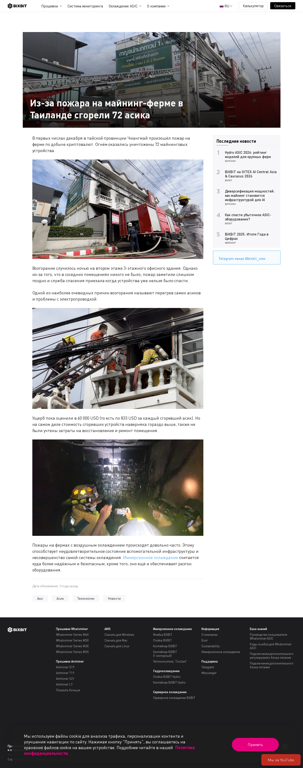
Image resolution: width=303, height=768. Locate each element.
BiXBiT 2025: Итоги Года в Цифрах (247, 236)
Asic (40, 598)
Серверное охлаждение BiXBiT (174, 698)
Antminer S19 (65, 667)
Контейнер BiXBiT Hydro (169, 682)
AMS (107, 629)
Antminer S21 (65, 678)
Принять (255, 744)
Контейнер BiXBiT (165, 646)
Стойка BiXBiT (162, 640)
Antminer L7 (64, 684)
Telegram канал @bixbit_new (241, 258)
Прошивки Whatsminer (72, 629)
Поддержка (209, 661)
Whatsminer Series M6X (72, 634)
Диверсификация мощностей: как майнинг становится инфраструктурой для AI (250, 195)
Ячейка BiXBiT (162, 634)
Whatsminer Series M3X (72, 646)
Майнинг (230, 242)
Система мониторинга (85, 6)
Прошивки (49, 6)
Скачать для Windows (119, 634)
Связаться (282, 6)
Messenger (209, 673)
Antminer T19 (65, 673)
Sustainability (210, 646)
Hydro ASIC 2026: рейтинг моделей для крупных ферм (248, 154)
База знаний (258, 629)
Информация (210, 629)
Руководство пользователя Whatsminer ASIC (268, 636)
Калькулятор (253, 6)
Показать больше (68, 690)
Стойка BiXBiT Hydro (166, 677)
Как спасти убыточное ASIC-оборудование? (248, 217)
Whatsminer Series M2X (72, 652)
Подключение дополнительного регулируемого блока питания (271, 655)
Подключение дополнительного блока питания (271, 665)
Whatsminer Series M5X (72, 640)
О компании (156, 6)
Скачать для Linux (116, 646)
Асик (60, 598)
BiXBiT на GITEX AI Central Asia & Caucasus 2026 (251, 174)
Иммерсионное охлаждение (150, 557)
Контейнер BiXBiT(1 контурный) (165, 654)
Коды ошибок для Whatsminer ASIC (271, 646)
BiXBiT (228, 180)
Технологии (85, 598)
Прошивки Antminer (70, 661)
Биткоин (230, 160)
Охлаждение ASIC (123, 6)
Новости (114, 598)
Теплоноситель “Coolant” (170, 661)
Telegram (207, 667)
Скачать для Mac (116, 640)
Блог (204, 640)
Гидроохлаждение (166, 671)
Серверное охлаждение (170, 692)
